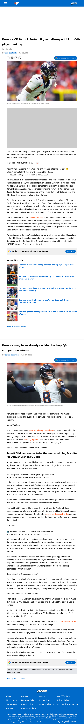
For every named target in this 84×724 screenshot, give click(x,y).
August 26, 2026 (42, 477)
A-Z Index (10, 708)
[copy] (19, 57)
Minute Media (16, 714)
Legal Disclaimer (46, 704)
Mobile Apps (11, 700)
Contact (42, 696)
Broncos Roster (20, 326)
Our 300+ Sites (63, 696)
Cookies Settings (28, 708)
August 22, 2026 (40, 534)
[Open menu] (5, 3)
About (8, 696)
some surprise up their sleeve (41, 430)
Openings (25, 696)
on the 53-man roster (67, 621)
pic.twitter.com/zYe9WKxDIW (41, 531)
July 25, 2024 (43, 175)
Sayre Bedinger (12, 355)
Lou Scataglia (11, 53)
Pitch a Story (44, 700)
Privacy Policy (63, 700)
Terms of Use (12, 704)
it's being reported (31, 439)
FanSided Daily (27, 700)
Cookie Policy (27, 704)
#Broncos (11, 462)
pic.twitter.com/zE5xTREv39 (40, 172)
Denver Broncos (36, 217)
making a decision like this (57, 514)
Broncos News (19, 679)
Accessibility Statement (67, 704)
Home (9, 326)
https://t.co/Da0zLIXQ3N (17, 172)
